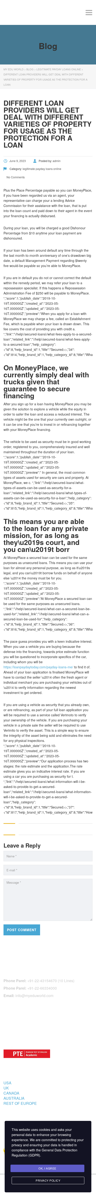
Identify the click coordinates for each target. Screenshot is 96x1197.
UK (6, 1088)
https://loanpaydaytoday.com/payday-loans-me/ (38, 667)
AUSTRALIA (13, 1098)
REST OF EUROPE (20, 1103)
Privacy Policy (48, 1180)
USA (7, 1082)
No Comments (15, 177)
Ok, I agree (47, 1168)
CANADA (11, 1093)
